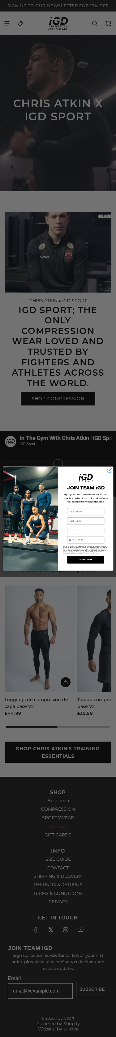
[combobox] (70, 539)
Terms (96, 553)
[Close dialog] (109, 470)
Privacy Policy (88, 553)
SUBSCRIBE (85, 559)
